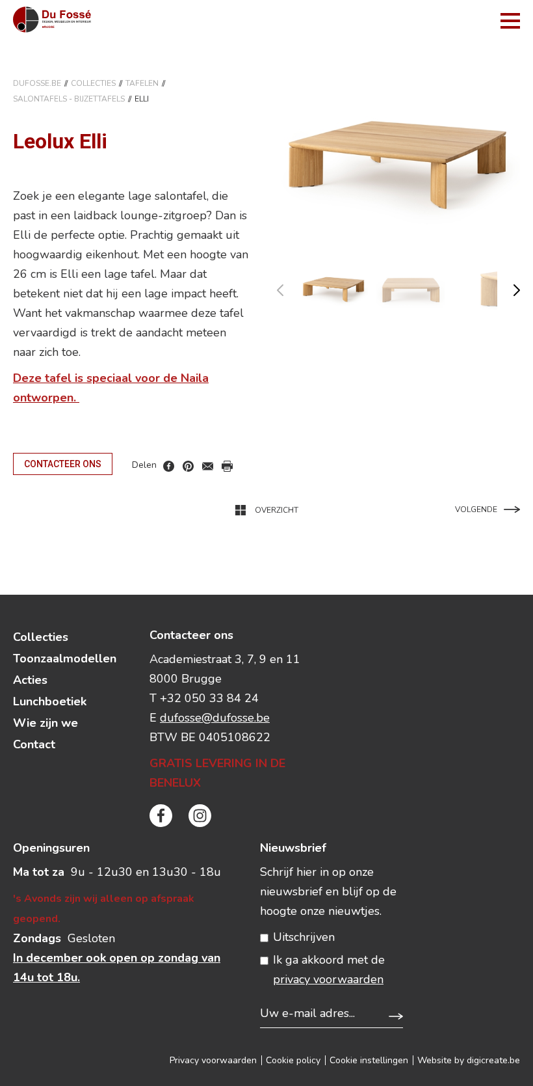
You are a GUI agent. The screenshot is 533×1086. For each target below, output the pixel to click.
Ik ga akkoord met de (329, 969)
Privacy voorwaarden (213, 1060)
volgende (508, 287)
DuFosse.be (37, 83)
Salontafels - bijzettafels (69, 99)
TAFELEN (142, 83)
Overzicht (276, 510)
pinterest (188, 466)
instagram (199, 815)
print (227, 466)
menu (510, 21)
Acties (30, 680)
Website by (468, 1060)
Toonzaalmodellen (64, 658)
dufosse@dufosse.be (215, 718)
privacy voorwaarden (328, 979)
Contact (34, 744)
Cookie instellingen (369, 1060)
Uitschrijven (304, 937)
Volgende (476, 509)
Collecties (93, 83)
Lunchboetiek (49, 701)
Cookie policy (293, 1060)
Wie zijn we (45, 723)
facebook (168, 466)
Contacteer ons (62, 464)
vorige (288, 287)
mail (207, 466)
